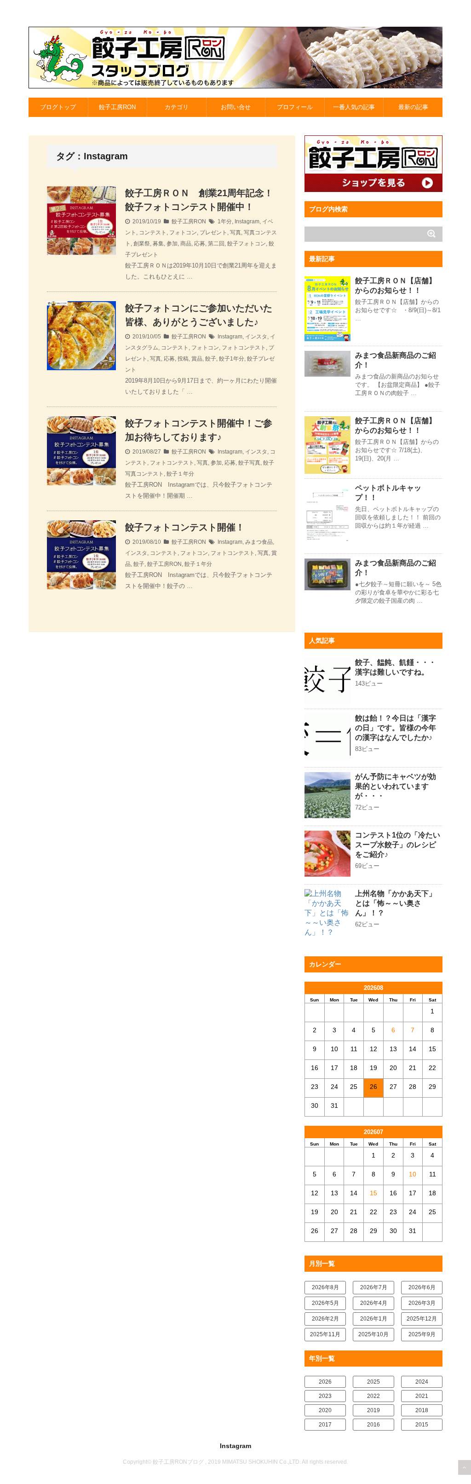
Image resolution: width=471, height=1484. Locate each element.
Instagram (247, 221)
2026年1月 (373, 1318)
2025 (373, 1382)
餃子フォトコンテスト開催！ (185, 527)
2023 (325, 1396)
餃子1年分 (231, 358)
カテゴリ (177, 107)
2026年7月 (373, 1287)
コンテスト (153, 232)
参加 (172, 243)
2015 (421, 1424)
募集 (158, 243)
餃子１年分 (180, 474)
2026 (325, 1382)
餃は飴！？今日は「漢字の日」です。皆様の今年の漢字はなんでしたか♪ (395, 727)
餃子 (210, 358)
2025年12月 (422, 1318)
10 (412, 1174)
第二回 (216, 243)
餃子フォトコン (246, 243)
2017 (325, 1424)
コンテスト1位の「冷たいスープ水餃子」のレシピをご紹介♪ (397, 844)
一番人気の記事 (354, 107)
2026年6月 (422, 1287)
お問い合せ (236, 107)
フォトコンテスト (244, 347)
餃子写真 (249, 463)
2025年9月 (422, 1334)
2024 (421, 1382)
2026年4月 (373, 1303)
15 (373, 1193)
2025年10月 (373, 1334)
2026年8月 (325, 1287)
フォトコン (183, 232)
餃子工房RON (117, 107)
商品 (185, 243)
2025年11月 (325, 1334)
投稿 (183, 358)
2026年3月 (422, 1303)
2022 (373, 1396)
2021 (421, 1396)
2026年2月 (325, 1318)
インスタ (256, 336)
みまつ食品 (259, 542)
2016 (373, 1424)
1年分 (225, 221)
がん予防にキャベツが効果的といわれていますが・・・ (395, 786)
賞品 (196, 358)
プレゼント (213, 232)
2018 (421, 1410)
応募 (199, 243)
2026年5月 (325, 1303)
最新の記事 (413, 107)
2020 (325, 1410)
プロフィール (295, 107)
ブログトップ (58, 107)
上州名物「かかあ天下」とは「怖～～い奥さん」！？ (395, 903)
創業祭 (141, 243)
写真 (235, 232)
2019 (373, 1410)
